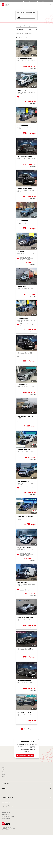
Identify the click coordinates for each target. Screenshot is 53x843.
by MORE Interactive (6, 818)
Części (3, 774)
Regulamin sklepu (5, 814)
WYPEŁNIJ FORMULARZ (25, 755)
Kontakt (4, 776)
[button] (35, 48)
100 (28, 728)
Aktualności (4, 767)
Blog (3, 772)
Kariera (3, 769)
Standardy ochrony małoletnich (8, 816)
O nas (3, 764)
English (3, 779)
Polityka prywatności (6, 812)
